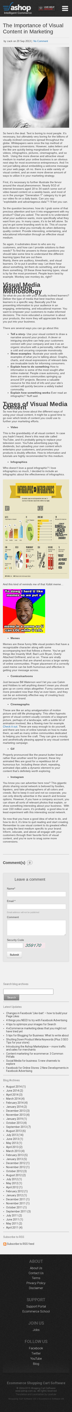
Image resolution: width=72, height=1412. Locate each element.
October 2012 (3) (16, 1171)
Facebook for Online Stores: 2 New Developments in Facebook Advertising (37, 1069)
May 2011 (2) (14, 1223)
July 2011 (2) (14, 1215)
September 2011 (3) (18, 1211)
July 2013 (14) (14, 1134)
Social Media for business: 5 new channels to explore (33, 1062)
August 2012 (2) (16, 1175)
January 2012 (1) (16, 1195)
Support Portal (36, 1306)
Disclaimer (36, 1288)
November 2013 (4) (18, 1114)
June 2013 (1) (14, 1138)
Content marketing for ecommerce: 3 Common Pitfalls (34, 1055)
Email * (11, 901)
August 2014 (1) (16, 1086)
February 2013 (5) (17, 1155)
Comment (13, 917)
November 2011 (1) (18, 1203)
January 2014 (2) (16, 1106)
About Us (36, 1268)
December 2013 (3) (18, 1110)
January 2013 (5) (16, 1159)
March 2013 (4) (15, 1151)
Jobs (36, 1330)
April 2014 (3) (14, 1094)
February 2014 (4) (17, 1102)
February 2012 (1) (17, 1191)
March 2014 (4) (15, 1098)
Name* (11, 888)
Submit (14, 954)
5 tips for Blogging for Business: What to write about (37, 1035)
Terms (36, 1278)
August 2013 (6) (16, 1130)
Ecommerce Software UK (51, 1399)
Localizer (52, 1394)
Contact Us (36, 1273)
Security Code (15, 939)
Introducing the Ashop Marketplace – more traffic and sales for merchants (36, 1048)
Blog (36, 1364)
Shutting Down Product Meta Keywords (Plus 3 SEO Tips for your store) (37, 1041)
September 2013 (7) (18, 1126)
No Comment (40, 41)
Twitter (36, 1353)
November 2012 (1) (18, 1167)
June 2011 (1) (14, 1219)
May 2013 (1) (14, 1143)
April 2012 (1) (14, 1187)
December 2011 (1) (18, 1199)
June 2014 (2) (14, 1090)
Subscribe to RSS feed (20, 1243)
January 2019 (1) (16, 1118)
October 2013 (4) (16, 1122)
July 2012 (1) (14, 1179)
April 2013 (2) (14, 1147)
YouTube (36, 1358)
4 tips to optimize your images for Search (31, 1024)
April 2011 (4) (14, 1227)
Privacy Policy (36, 1283)
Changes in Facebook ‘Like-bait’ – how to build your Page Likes (36, 1015)
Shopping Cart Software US (22, 1399)
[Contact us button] (46, 9)
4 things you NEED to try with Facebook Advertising (36, 1020)
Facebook (36, 1348)
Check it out (10, 726)
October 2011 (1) (16, 1207)
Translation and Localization (30, 1394)
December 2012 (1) (18, 1163)
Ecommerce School (36, 1311)
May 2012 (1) (14, 1183)
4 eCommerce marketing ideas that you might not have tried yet (36, 1030)
